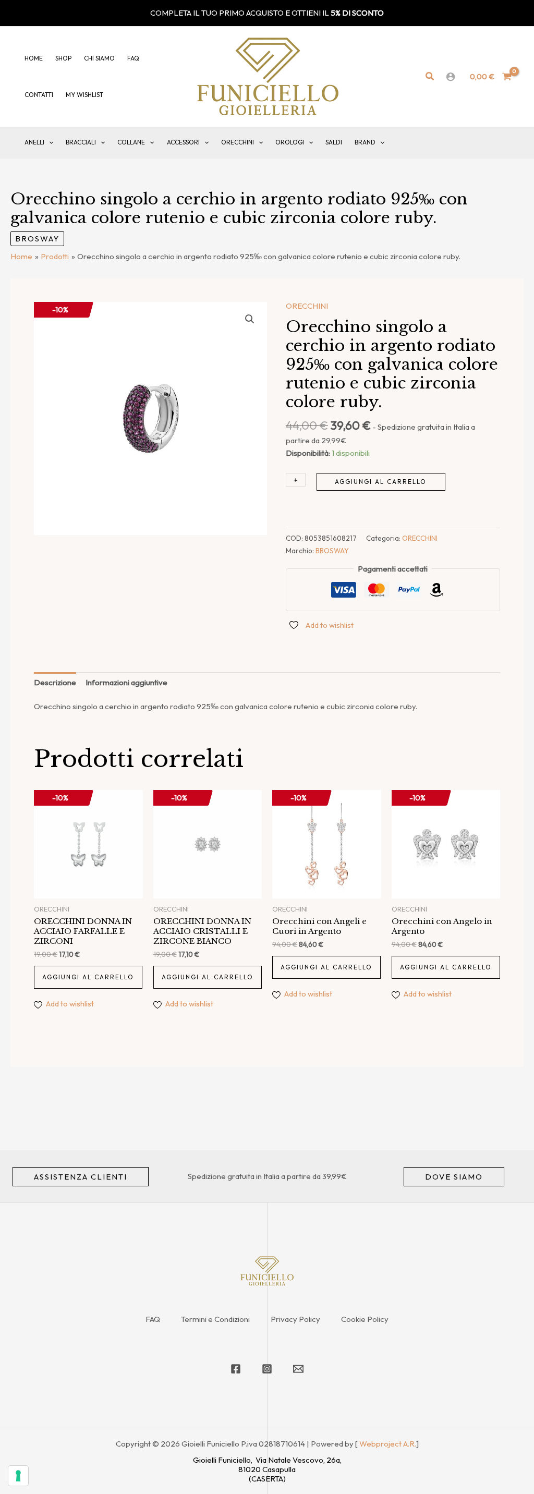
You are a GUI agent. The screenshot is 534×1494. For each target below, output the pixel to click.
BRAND (365, 142)
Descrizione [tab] (55, 682)
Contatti (39, 95)
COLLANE (131, 142)
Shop (63, 58)
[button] (430, 76)
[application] (48, 142)
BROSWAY (37, 239)
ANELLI (34, 142)
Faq (133, 58)
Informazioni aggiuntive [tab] (126, 682)
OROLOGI (289, 142)
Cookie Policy (365, 1319)
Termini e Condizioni (215, 1319)
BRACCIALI (81, 142)
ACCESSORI (183, 142)
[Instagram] (267, 1369)
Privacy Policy (295, 1319)
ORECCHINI (237, 142)
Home (34, 58)
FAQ (152, 1319)
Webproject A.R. (387, 1444)
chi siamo (99, 58)
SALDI (333, 142)
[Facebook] (235, 1369)
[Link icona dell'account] (450, 76)
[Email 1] (298, 1369)
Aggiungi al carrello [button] (88, 977)
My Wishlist (84, 95)
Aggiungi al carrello (381, 481)
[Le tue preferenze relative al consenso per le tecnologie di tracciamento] (18, 1476)
